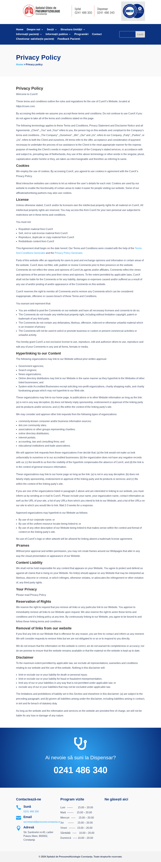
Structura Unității (71, 29)
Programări (81, 34)
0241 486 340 (80, 770)
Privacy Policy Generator (68, 253)
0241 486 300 (31, 811)
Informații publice (57, 34)
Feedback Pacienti (69, 39)
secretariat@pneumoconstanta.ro (41, 822)
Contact (97, 34)
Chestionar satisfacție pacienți (35, 39)
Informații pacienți (27, 34)
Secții (50, 29)
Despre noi (33, 29)
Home (19, 29)
